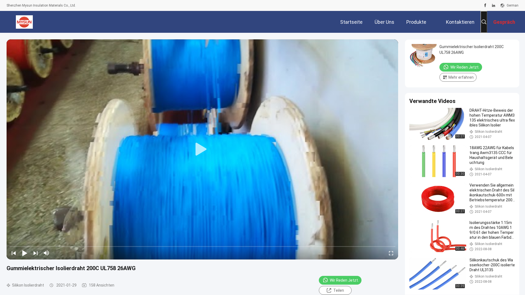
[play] (202, 149)
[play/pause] (24, 253)
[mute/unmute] (46, 253)
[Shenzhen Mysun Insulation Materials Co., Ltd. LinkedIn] (493, 5)
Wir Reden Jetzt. (344, 280)
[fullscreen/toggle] (391, 253)
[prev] (13, 253)
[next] (35, 253)
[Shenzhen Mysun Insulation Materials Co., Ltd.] (24, 22)
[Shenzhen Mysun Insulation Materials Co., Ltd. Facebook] (485, 5)
